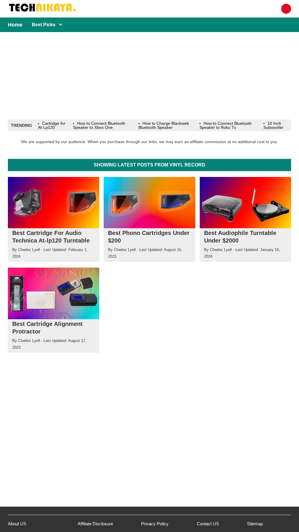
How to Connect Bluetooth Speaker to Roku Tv (225, 125)
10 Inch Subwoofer (273, 125)
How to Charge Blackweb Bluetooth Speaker (163, 125)
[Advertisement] (149, 76)
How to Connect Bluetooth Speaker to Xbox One (99, 125)
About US (17, 523)
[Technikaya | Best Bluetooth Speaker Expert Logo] (52, 9)
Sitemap (255, 523)
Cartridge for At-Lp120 (51, 125)
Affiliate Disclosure (95, 523)
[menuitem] (43, 24)
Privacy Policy (154, 523)
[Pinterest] (286, 9)
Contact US (208, 523)
